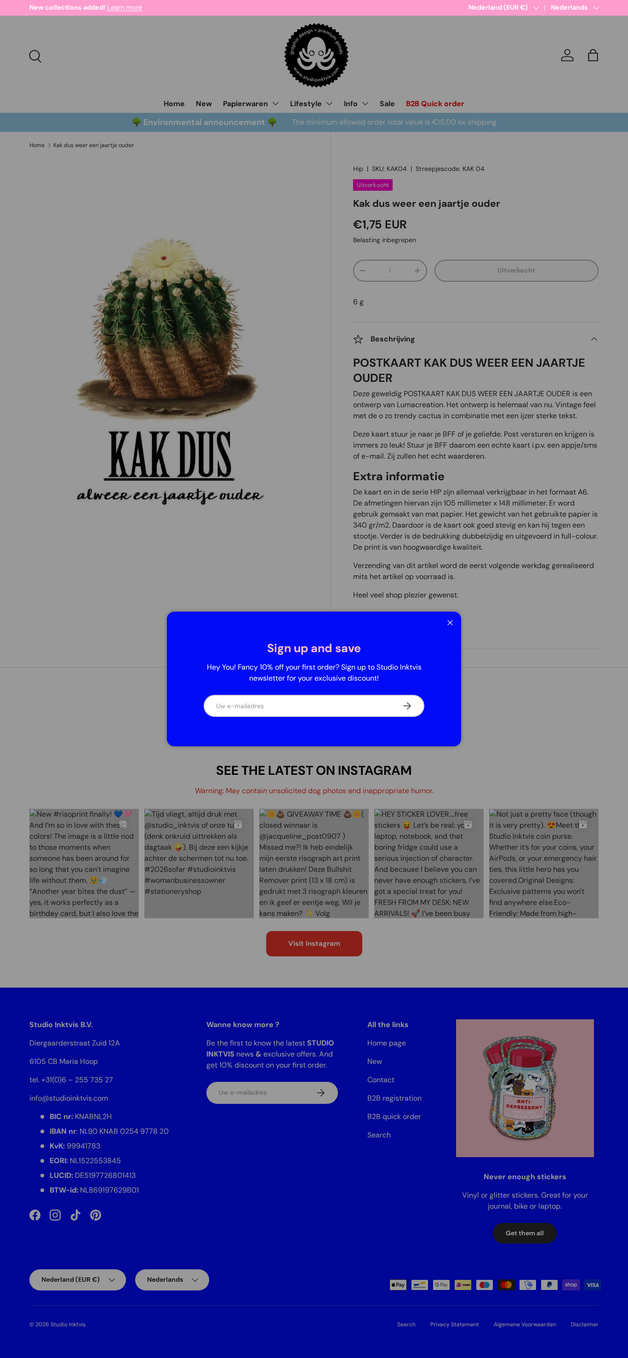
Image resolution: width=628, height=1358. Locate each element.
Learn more (124, 7)
